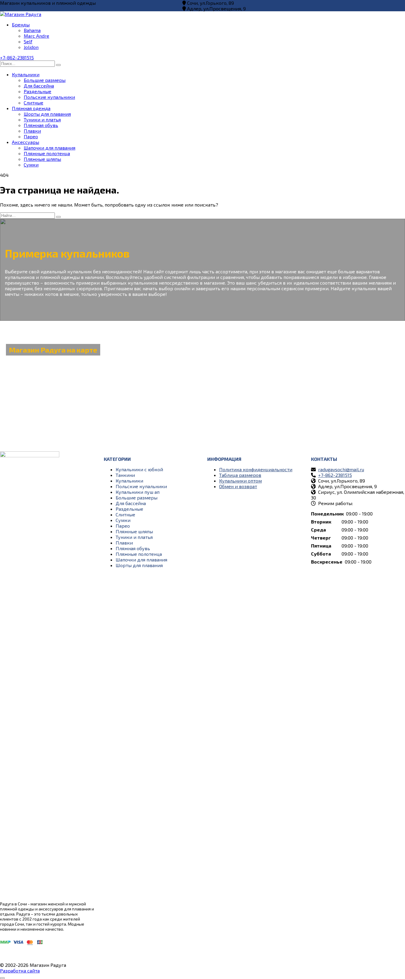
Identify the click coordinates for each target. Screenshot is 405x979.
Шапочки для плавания (49, 147)
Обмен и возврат (238, 486)
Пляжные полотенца (47, 153)
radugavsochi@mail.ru (341, 469)
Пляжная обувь (41, 125)
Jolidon (31, 47)
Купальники (25, 74)
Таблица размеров (240, 475)
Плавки (32, 131)
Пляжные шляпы (42, 159)
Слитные (33, 102)
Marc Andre (36, 36)
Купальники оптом (240, 480)
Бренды (21, 24)
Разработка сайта (20, 970)
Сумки (31, 164)
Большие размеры (45, 80)
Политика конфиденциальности (255, 469)
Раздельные (37, 91)
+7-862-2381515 (17, 57)
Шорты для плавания (47, 114)
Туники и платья (42, 119)
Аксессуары (25, 142)
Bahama (32, 30)
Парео (31, 136)
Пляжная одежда (31, 108)
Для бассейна (39, 85)
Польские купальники (49, 97)
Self (28, 41)
